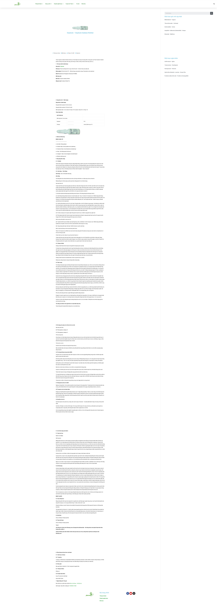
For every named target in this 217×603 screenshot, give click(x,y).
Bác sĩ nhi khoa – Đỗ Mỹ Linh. (76, 583)
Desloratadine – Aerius (170, 26)
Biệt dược (64, 53)
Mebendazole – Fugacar (170, 19)
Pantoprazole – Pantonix (170, 68)
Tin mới (77, 3)
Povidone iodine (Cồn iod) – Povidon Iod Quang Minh (176, 75)
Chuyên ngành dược (58, 3)
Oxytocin (78, 53)
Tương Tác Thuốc (69, 3)
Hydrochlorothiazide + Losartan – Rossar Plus (175, 72)
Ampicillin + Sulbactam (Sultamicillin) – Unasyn (175, 30)
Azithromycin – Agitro (170, 61)
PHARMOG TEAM (72, 585)
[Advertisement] (80, 16)
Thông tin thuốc (38, 3)
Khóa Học (84, 3)
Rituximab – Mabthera (170, 34)
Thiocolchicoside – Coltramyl (171, 23)
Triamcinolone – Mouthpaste (171, 65)
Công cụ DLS (48, 3)
